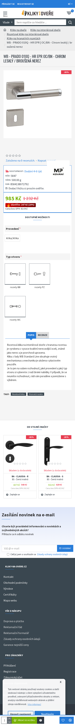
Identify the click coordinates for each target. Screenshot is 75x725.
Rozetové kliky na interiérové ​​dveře (28, 34)
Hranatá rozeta (36, 394)
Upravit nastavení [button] (20, 714)
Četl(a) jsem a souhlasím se (39, 554)
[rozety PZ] (39, 274)
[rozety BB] (15, 274)
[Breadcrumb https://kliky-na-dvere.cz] (4, 30)
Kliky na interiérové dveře (45, 30)
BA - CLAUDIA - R (20, 478)
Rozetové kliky (18, 394)
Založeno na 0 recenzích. (20, 160)
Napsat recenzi (47, 160)
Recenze (42, 335)
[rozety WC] (15, 306)
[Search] (70, 22)
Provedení (12, 228)
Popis (31, 335)
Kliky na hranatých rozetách (23, 38)
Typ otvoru (13, 256)
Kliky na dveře (18, 30)
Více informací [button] (34, 704)
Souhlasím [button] (47, 714)
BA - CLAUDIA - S (55, 478)
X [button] (60, 682)
